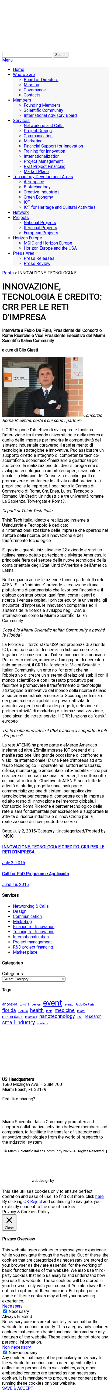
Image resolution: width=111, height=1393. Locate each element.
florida (9, 1010)
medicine (65, 1010)
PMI (79, 1017)
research (93, 1016)
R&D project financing (33, 947)
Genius (23, 1011)
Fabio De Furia (85, 1004)
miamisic (31, 1017)
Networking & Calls (31, 906)
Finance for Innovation (33, 926)
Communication (27, 916)
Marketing (22, 921)
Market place (25, 952)
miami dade (12, 1016)
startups (42, 1023)
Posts (8, 272)
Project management (32, 942)
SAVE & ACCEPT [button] (17, 1388)
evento (69, 1004)
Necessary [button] (12, 1306)
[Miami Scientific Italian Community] (15, 29)
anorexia (9, 1004)
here (99, 1196)
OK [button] (26, 1201)
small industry (18, 1022)
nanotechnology (57, 1016)
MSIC (8, 836)
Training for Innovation (33, 931)
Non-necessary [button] (16, 1347)
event (52, 1002)
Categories (12, 973)
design (36, 1004)
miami (81, 1011)
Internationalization (31, 936)
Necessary (19, 1311)
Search (60, 55)
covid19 (24, 1004)
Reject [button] (36, 1201)
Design (19, 911)
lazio (49, 1011)
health (37, 1010)
